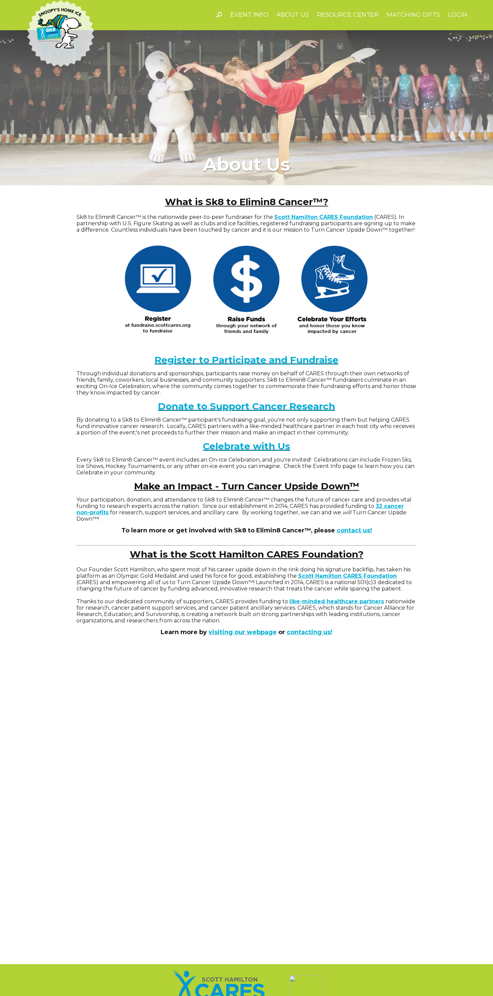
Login (458, 14)
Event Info (249, 14)
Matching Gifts (413, 14)
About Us (292, 14)
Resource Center (348, 14)
